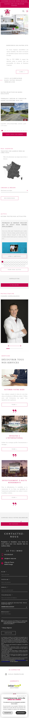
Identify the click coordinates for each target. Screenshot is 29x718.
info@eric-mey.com (10, 558)
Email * (4, 587)
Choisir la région (8, 187)
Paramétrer (7, 712)
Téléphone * (7, 595)
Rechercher (9, 198)
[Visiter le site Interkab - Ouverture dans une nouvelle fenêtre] (14, 686)
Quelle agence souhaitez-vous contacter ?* (14, 603)
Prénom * (5, 579)
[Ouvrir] (23, 11)
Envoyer (8, 633)
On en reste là (20, 696)
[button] (11, 28)
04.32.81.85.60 (8, 555)
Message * (5, 611)
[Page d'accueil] (7, 12)
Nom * (4, 571)
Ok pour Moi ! (21, 712)
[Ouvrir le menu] (27, 11)
